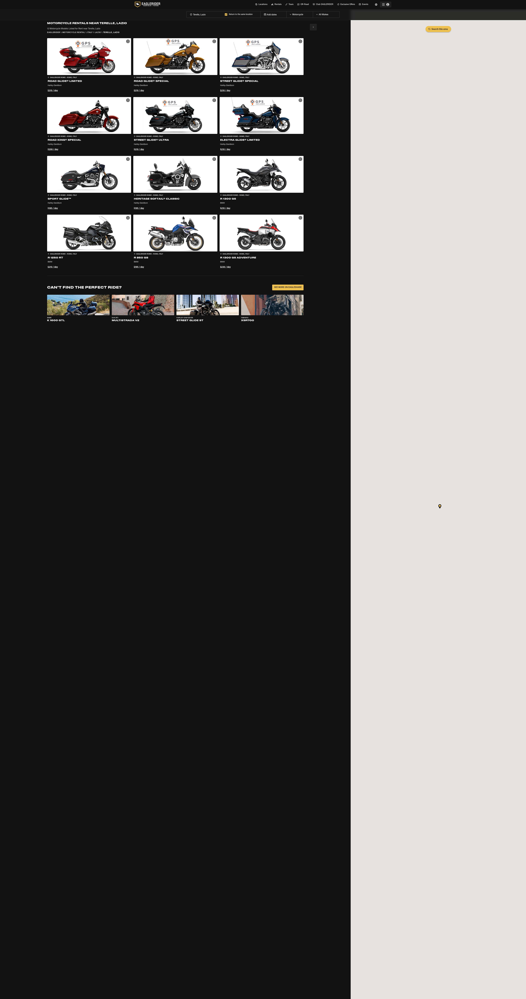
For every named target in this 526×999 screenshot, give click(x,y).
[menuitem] (261, 4)
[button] (89, 65)
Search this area (439, 29)
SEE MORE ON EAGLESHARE (288, 287)
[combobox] (205, 14)
